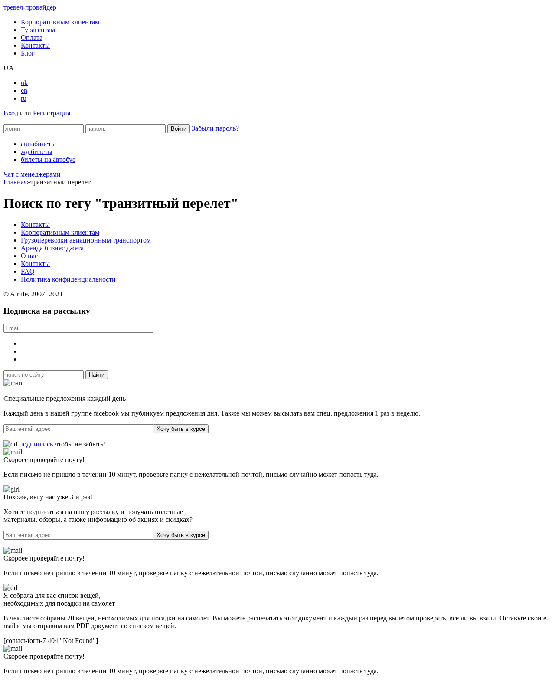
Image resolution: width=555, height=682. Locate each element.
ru (23, 98)
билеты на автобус (48, 159)
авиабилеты (38, 144)
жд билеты (36, 151)
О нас (29, 255)
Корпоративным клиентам (60, 22)
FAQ (28, 271)
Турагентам (38, 29)
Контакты (35, 45)
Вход (10, 113)
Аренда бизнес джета (52, 248)
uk (24, 82)
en (24, 90)
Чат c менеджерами (32, 174)
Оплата (31, 37)
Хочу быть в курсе (181, 429)
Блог (28, 53)
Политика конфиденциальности (68, 279)
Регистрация (51, 113)
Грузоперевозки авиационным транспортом (86, 240)
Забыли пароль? (215, 128)
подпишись (36, 444)
